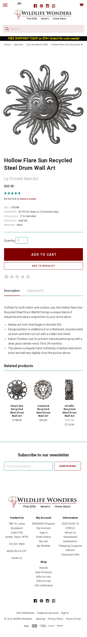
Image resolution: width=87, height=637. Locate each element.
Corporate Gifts (70, 554)
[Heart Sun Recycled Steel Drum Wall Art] (17, 389)
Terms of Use (73, 618)
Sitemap (40, 618)
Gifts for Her (43, 580)
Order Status (43, 536)
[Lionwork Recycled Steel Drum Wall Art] (43, 389)
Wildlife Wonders (22, 618)
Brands (43, 567)
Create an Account (47, 612)
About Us (70, 532)
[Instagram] (47, 6)
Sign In (44, 532)
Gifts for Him (43, 576)
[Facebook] (35, 6)
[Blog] (53, 6)
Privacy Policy (55, 618)
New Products (43, 572)
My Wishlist (43, 545)
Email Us (17, 558)
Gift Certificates (44, 585)
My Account (44, 528)
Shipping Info (35, 290)
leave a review (28, 198)
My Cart (43, 541)
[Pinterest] (41, 6)
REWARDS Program (43, 523)
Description (12, 290)
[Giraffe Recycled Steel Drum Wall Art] (69, 389)
